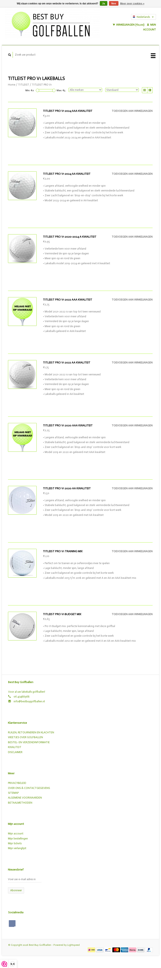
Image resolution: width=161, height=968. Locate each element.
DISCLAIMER (15, 752)
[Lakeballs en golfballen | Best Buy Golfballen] (52, 23)
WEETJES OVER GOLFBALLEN (25, 737)
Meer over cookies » (132, 3)
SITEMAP (13, 792)
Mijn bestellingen (18, 838)
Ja (103, 3)
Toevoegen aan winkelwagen (132, 110)
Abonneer (16, 890)
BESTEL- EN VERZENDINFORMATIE (29, 742)
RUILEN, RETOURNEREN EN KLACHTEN (31, 732)
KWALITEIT (14, 747)
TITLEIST (23, 84)
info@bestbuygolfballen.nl (29, 701)
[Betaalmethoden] (92, 949)
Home (11, 84)
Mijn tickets (15, 843)
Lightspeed (73, 944)
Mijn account (15, 833)
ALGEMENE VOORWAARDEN (25, 797)
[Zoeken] (9, 55)
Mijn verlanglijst (17, 848)
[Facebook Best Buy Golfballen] (12, 923)
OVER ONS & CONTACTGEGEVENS (29, 788)
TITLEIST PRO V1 (42, 84)
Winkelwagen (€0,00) (130, 24)
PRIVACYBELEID (17, 783)
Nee (113, 3)
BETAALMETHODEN (20, 802)
